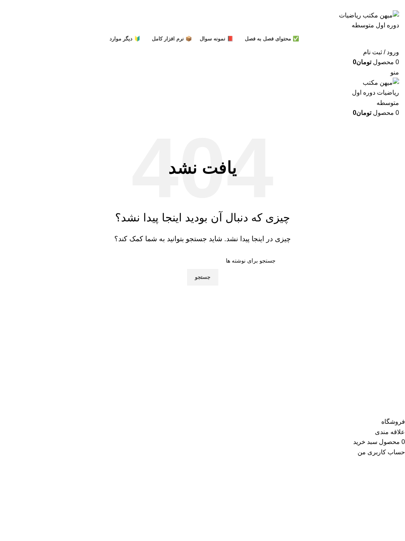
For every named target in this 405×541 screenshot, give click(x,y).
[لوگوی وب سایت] (365, 19)
